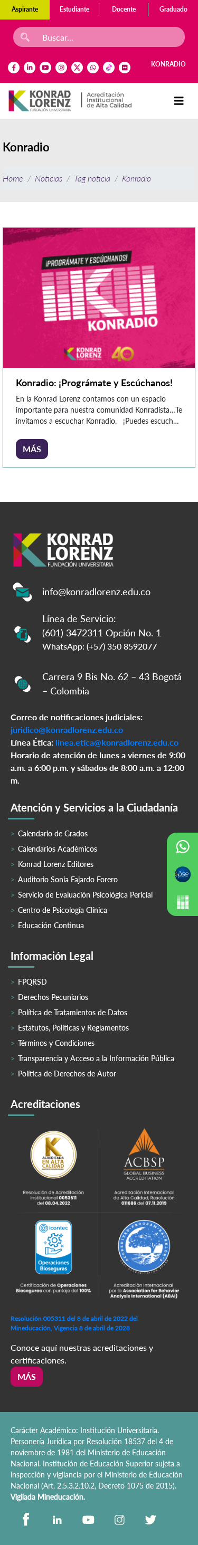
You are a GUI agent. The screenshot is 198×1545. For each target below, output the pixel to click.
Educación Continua (51, 925)
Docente (124, 9)
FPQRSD (32, 981)
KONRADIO (168, 64)
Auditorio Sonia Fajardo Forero (68, 879)
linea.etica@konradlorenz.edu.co (116, 742)
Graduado (173, 9)
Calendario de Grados (53, 833)
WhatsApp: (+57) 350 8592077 (99, 646)
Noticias (48, 178)
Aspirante (25, 9)
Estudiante (74, 9)
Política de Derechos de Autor (67, 1073)
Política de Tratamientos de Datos (72, 1012)
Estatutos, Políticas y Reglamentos (73, 1027)
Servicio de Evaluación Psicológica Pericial (85, 894)
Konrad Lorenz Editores (55, 864)
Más (32, 449)
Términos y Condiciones (56, 1042)
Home (13, 178)
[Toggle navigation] (179, 101)
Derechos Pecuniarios (53, 997)
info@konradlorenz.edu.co (96, 591)
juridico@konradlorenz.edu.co (67, 729)
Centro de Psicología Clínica (62, 909)
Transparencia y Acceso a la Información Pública (96, 1058)
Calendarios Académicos (57, 848)
